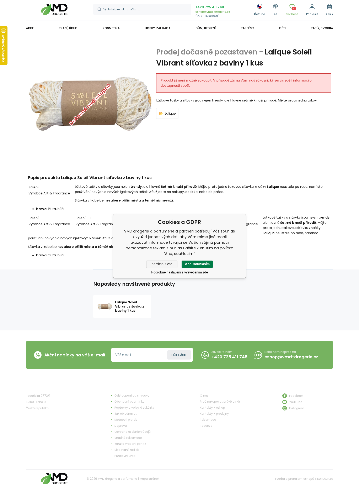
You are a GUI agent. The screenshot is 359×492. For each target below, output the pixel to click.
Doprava (120, 426)
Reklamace (208, 420)
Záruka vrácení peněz (130, 444)
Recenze (206, 426)
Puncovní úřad (124, 456)
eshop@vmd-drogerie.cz (212, 12)
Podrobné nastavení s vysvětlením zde (179, 272)
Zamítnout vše (161, 264)
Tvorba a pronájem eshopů (294, 479)
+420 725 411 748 (209, 7)
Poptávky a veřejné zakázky (134, 407)
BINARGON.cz (324, 479)
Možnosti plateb (125, 420)
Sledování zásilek (126, 450)
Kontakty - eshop (212, 407)
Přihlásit (179, 355)
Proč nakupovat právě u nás (220, 401)
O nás (204, 395)
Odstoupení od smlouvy (131, 395)
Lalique (170, 113)
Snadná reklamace (128, 438)
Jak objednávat (125, 414)
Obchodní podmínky (129, 401)
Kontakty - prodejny (214, 414)
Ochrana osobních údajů (132, 432)
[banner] (54, 11)
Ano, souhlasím (197, 264)
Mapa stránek (149, 479)
